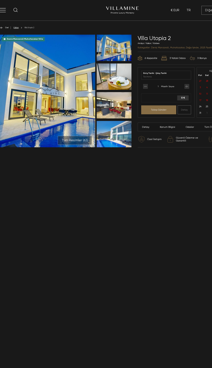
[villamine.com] (3, 10)
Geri (6, 27)
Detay (184, 109)
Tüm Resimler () (75, 140)
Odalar (190, 127)
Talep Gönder (158, 109)
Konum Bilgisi (167, 127)
